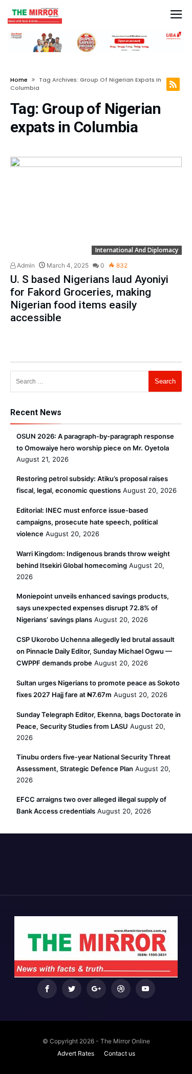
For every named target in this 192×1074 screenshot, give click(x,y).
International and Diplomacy (136, 250)
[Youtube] (145, 989)
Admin (25, 265)
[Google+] (96, 989)
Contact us (119, 1053)
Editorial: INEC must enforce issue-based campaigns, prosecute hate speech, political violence (87, 522)
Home (19, 80)
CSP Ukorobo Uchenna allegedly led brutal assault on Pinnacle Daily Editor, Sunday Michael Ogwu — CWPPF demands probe (95, 651)
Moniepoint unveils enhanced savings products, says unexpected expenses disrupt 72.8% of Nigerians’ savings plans (92, 608)
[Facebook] (47, 989)
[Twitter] (71, 989)
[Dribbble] (121, 989)
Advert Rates (75, 1053)
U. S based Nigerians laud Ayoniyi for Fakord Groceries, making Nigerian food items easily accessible (89, 298)
